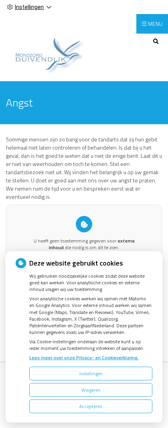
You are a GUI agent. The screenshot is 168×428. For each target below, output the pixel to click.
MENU (155, 24)
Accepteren (90, 406)
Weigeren (90, 390)
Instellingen (91, 373)
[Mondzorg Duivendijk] (46, 53)
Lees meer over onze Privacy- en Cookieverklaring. (84, 357)
